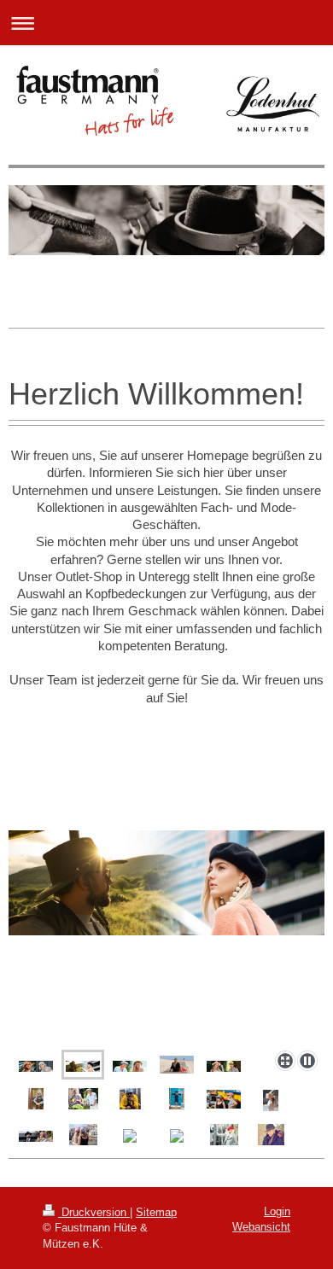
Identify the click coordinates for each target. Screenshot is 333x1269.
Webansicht (261, 1226)
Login (277, 1211)
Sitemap (156, 1212)
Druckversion (94, 1212)
